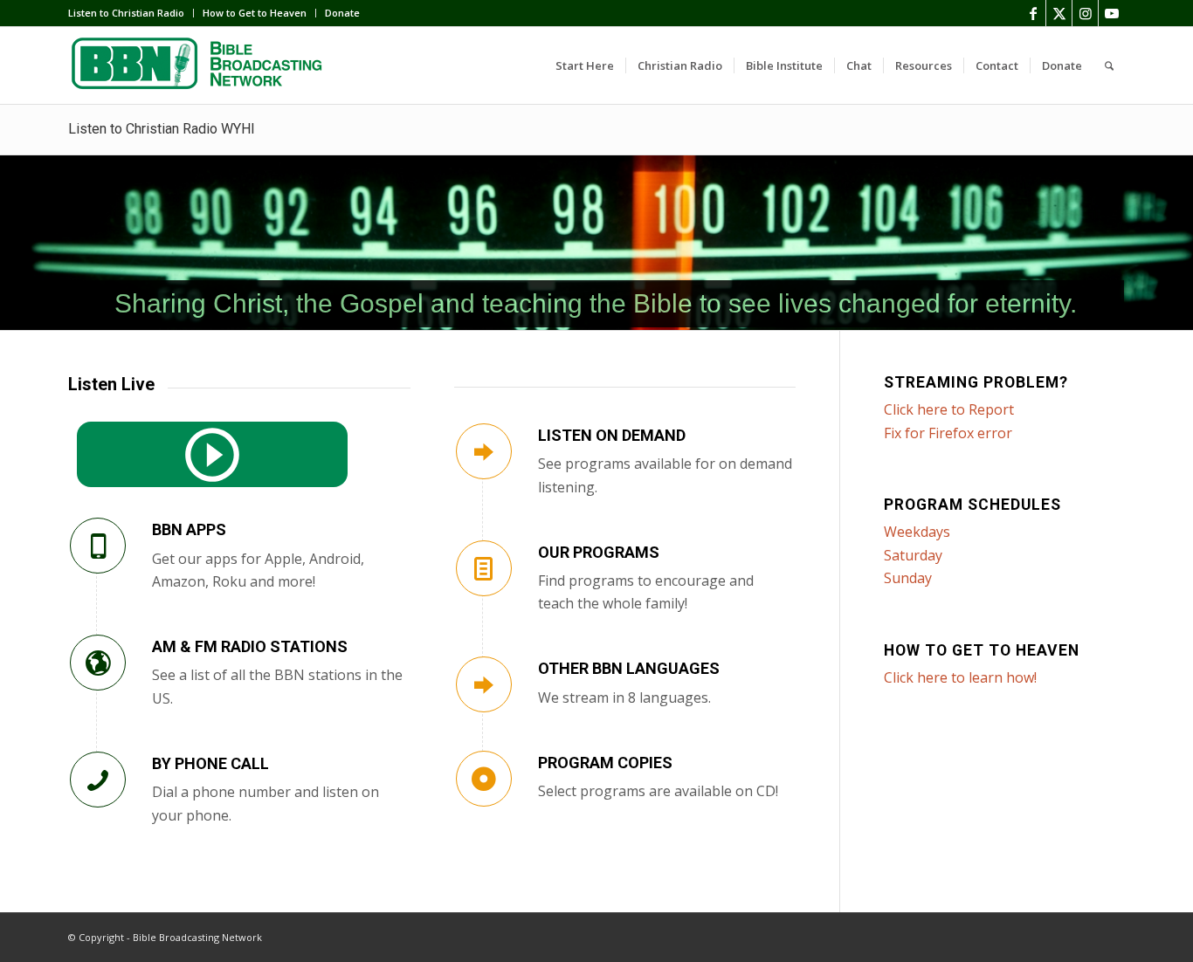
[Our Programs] (484, 568)
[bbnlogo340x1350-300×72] (199, 65)
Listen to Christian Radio (126, 12)
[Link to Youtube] (1112, 13)
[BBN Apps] (98, 546)
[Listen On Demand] (484, 451)
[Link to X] (1059, 13)
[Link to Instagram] (1085, 13)
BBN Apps (189, 529)
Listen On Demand (612, 435)
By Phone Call (210, 763)
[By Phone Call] (98, 779)
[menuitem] (131, 13)
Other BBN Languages (629, 668)
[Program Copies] (484, 779)
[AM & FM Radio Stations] (98, 663)
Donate (342, 12)
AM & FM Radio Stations (250, 646)
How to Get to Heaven (255, 12)
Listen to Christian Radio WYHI (161, 128)
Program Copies (605, 762)
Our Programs (598, 552)
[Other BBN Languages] (484, 684)
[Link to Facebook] (1032, 13)
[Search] (1109, 65)
